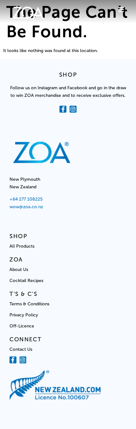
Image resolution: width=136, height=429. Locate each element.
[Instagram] (73, 109)
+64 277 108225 (26, 199)
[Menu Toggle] (121, 10)
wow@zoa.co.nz (26, 206)
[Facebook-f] (62, 109)
